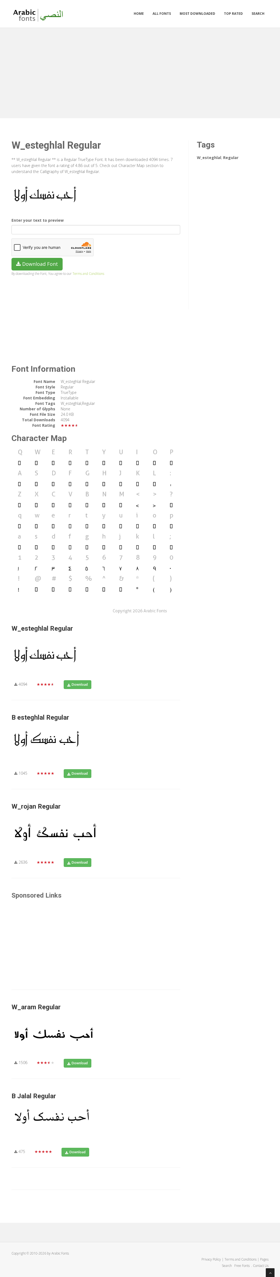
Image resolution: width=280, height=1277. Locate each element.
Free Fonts (242, 1265)
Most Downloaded (197, 13)
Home (139, 13)
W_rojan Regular (36, 806)
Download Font (39, 264)
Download (80, 684)
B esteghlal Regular (40, 717)
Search (258, 13)
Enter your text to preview (37, 220)
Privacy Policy (211, 1259)
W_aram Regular (36, 1007)
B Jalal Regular (33, 1096)
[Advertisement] (140, 71)
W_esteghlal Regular (42, 628)
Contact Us (261, 1265)
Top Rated (233, 13)
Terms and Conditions (88, 273)
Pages (264, 1259)
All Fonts (162, 13)
